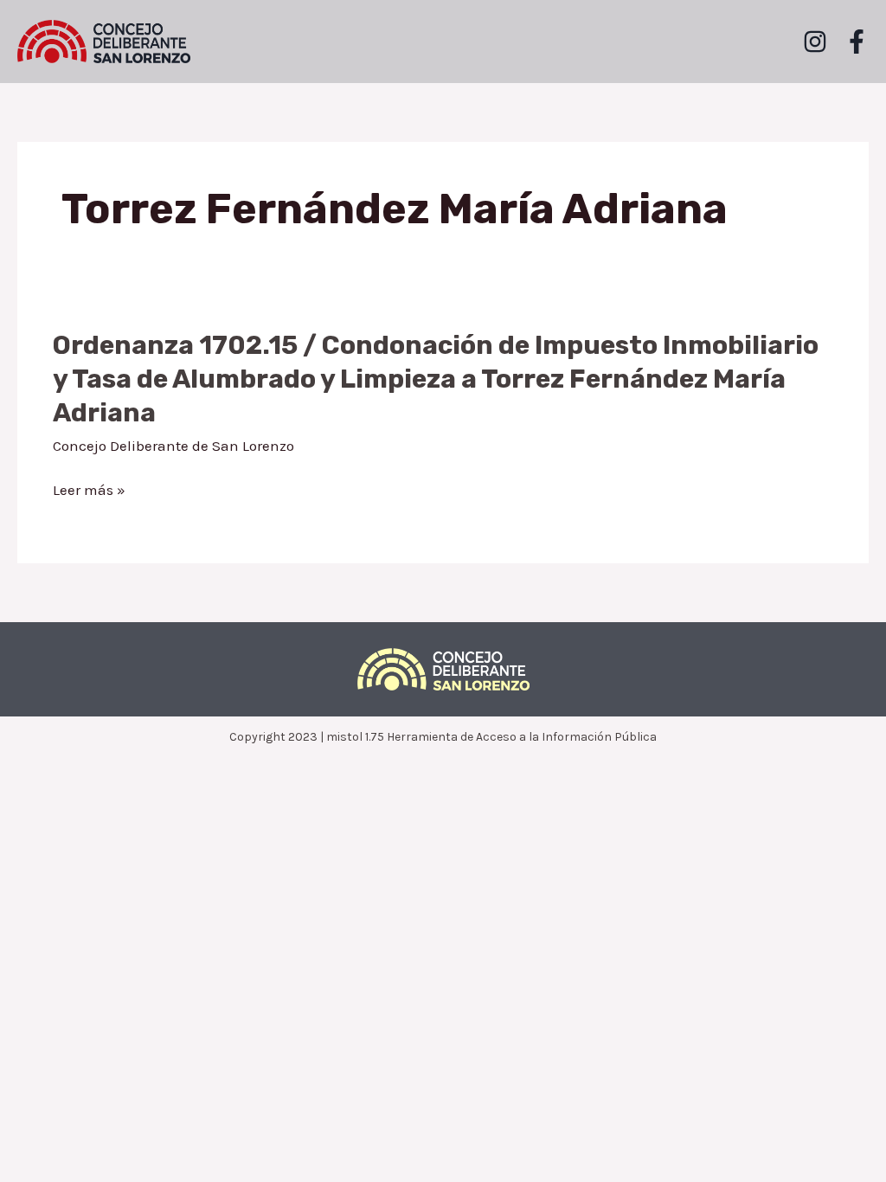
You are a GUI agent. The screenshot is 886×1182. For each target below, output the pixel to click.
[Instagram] (815, 41)
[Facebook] (856, 41)
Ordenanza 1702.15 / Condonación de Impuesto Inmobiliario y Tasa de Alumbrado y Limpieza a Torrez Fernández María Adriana (436, 379)
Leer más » (89, 491)
